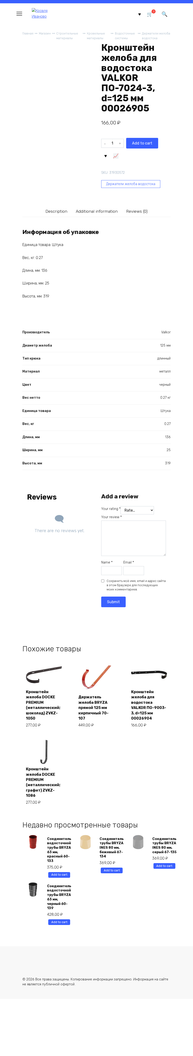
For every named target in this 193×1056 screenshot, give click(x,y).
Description (56, 211)
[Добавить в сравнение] (115, 155)
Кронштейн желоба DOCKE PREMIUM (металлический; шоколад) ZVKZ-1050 (43, 705)
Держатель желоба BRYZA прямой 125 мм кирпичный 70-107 (93, 708)
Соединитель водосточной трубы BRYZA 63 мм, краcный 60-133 (59, 850)
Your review (111, 517)
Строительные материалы (67, 36)
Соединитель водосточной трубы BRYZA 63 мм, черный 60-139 (59, 897)
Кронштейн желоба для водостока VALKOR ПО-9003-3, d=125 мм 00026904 (148, 705)
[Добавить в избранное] (105, 155)
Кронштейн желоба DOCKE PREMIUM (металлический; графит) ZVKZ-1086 (43, 782)
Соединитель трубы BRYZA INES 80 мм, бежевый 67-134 (112, 848)
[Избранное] (139, 13)
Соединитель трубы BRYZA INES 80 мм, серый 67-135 (164, 845)
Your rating (111, 509)
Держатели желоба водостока (156, 36)
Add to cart (142, 143)
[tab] (56, 211)
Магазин (45, 33)
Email (128, 562)
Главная (27, 33)
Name (107, 562)
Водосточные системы (125, 36)
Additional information (97, 211)
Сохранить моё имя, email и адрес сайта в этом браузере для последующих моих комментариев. (136, 585)
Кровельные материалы (96, 36)
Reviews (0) (137, 211)
